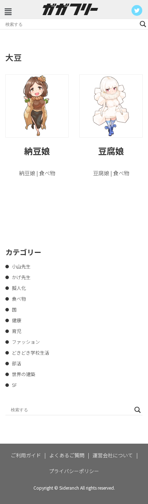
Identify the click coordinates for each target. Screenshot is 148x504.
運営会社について (113, 455)
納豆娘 (37, 150)
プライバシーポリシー (74, 471)
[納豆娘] (37, 106)
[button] (8, 12)
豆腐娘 (111, 150)
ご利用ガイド (26, 455)
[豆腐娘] (111, 106)
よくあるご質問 (66, 455)
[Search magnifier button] (143, 24)
